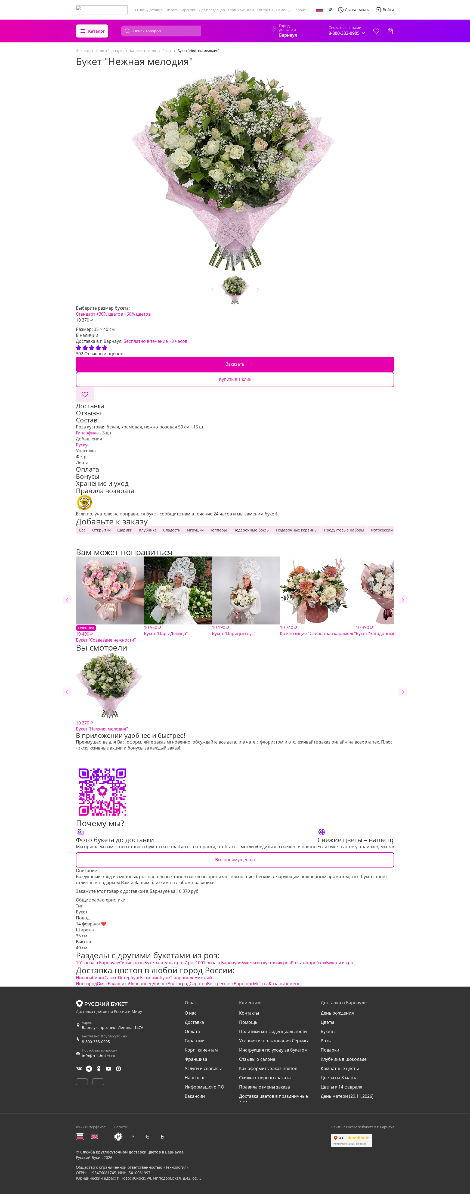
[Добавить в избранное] (85, 394)
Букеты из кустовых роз (266, 963)
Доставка (155, 9)
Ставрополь (181, 978)
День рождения (337, 1013)
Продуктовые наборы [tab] (344, 530)
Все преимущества (235, 860)
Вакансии (195, 1096)
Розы (326, 1041)
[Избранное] (376, 31)
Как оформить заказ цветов (268, 1068)
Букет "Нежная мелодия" (102, 726)
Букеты (328, 1031)
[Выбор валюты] (330, 10)
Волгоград (179, 984)
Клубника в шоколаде (344, 1059)
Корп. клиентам (240, 9)
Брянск (160, 984)
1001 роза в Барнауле (218, 963)
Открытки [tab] (101, 530)
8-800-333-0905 (96, 1041)
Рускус (82, 445)
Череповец (141, 984)
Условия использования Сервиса (274, 1041)
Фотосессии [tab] (382, 530)
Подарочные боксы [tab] (251, 530)
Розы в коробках (308, 963)
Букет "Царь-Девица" (166, 630)
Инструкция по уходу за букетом (273, 1050)
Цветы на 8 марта (339, 1078)
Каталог (96, 31)
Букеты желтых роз (164, 963)
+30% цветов (109, 314)
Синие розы (131, 963)
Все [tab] (82, 530)
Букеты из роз (340, 963)
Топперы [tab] (218, 530)
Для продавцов (212, 9)
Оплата (171, 9)
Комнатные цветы (340, 1068)
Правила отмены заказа (264, 1087)
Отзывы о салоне (257, 1059)
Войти (388, 9)
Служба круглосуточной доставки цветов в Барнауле (132, 1152)
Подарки (330, 1050)
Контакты (265, 9)
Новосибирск (90, 978)
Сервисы (300, 9)
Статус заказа (357, 9)
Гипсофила (87, 433)
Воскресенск (220, 984)
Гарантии (188, 9)
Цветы (327, 1022)
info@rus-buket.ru (98, 1055)
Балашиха (118, 984)
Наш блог (195, 1078)
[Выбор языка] (319, 10)
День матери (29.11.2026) (347, 1096)
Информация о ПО (204, 1087)
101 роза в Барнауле (97, 963)
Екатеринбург (154, 978)
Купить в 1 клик (235, 379)
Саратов (198, 984)
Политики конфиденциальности (273, 1031)
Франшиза (196, 1059)
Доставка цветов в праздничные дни (273, 1099)
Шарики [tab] (124, 530)
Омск (102, 984)
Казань (276, 984)
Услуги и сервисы (203, 1068)
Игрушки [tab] (195, 530)
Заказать (235, 364)
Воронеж (243, 984)
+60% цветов (137, 314)
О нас (139, 9)
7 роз (190, 963)
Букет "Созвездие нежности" (106, 634)
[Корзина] (390, 31)
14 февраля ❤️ (91, 924)
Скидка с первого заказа (265, 1078)
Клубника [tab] (148, 530)
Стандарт (85, 314)
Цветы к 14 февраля (341, 1087)
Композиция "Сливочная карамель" (318, 630)
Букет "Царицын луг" (233, 630)
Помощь (283, 9)
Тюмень (292, 984)
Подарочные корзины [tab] (296, 530)
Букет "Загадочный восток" (384, 630)
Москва (261, 984)
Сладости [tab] (172, 530)
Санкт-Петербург (122, 978)
